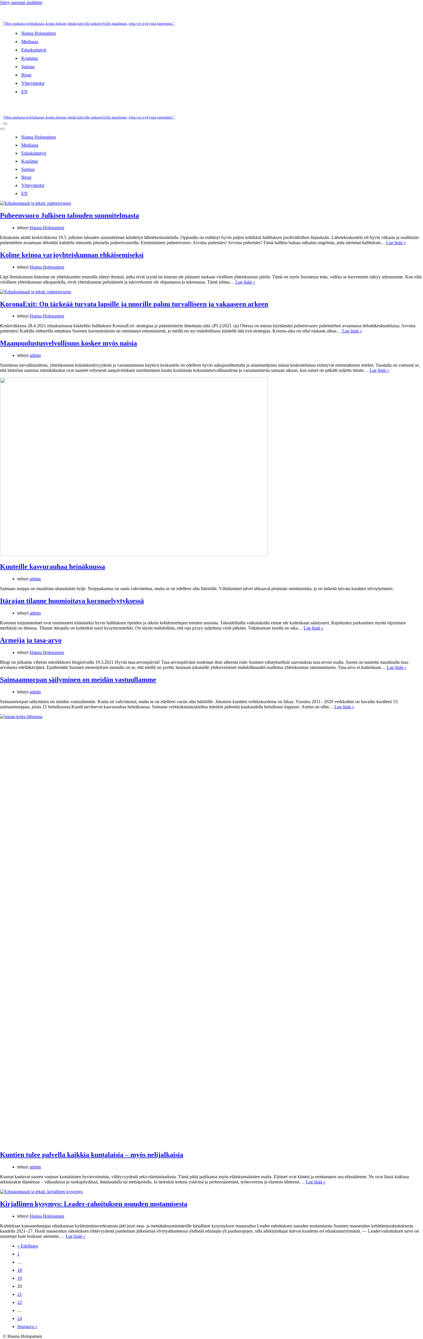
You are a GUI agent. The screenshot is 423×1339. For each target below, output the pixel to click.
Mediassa (29, 41)
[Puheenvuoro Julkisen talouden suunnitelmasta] (35, 203)
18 (19, 1270)
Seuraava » (27, 1326)
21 (19, 1294)
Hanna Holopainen (38, 33)
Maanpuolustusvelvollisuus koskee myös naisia (68, 343)
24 (19, 1318)
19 (19, 1278)
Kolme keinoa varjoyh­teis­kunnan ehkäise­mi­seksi (72, 255)
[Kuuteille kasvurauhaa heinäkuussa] (134, 554)
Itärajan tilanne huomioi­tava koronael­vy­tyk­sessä (72, 601)
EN (24, 91)
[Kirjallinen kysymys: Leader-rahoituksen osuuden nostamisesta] (41, 1191)
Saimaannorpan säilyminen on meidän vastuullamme (78, 679)
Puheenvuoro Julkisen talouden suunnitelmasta (69, 215)
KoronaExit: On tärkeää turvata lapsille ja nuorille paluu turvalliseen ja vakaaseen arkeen (134, 304)
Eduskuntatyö (33, 49)
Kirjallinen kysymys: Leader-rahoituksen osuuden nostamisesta (93, 1204)
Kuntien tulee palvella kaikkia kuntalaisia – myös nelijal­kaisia (91, 1154)
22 (19, 1302)
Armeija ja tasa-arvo (31, 640)
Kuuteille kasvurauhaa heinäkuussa (52, 566)
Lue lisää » (396, 242)
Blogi (26, 74)
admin (35, 355)
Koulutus (29, 58)
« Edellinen (27, 1246)
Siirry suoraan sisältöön (21, 2)
